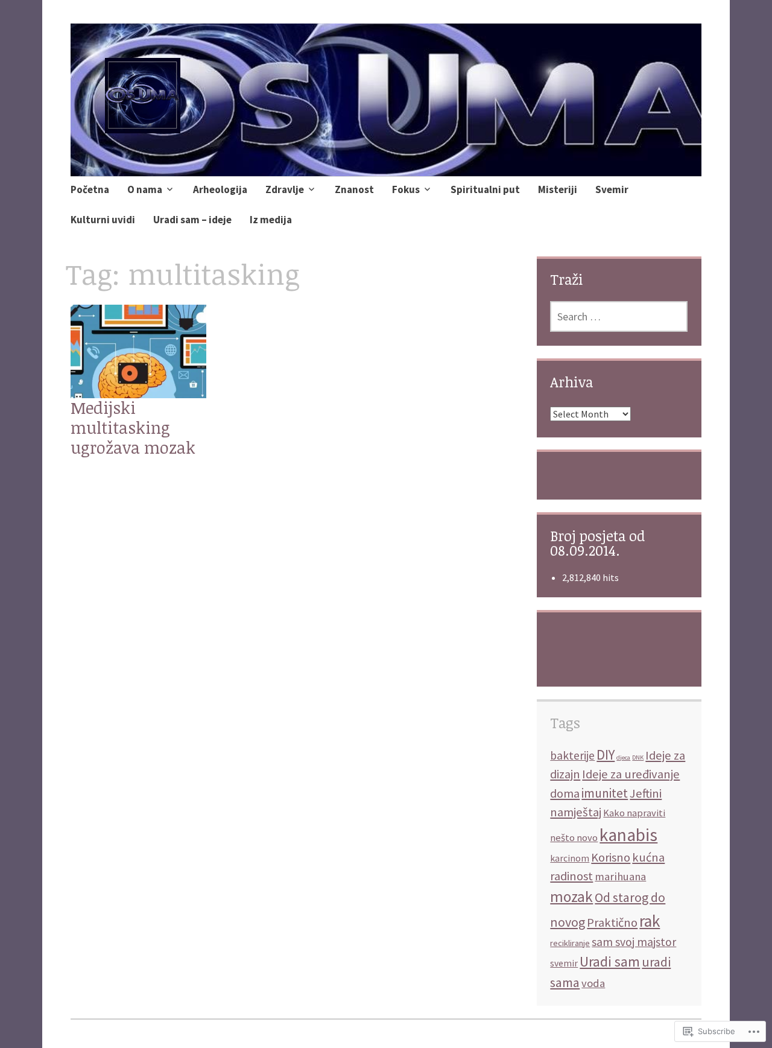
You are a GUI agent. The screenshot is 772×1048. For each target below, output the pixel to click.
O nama (144, 189)
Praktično (612, 922)
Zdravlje (284, 189)
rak (649, 920)
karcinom (569, 858)
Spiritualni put (485, 189)
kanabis (628, 835)
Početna (90, 189)
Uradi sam (610, 961)
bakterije (572, 755)
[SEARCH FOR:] (619, 316)
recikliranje (570, 943)
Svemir (611, 189)
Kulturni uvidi (103, 219)
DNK (638, 757)
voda (593, 983)
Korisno (610, 857)
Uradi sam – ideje (192, 219)
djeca (623, 757)
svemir (564, 963)
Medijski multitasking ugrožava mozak (133, 427)
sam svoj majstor (634, 942)
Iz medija (271, 219)
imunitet (604, 793)
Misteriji (557, 189)
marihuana (620, 876)
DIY (605, 754)
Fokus (406, 189)
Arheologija (220, 189)
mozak (571, 896)
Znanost (354, 189)
